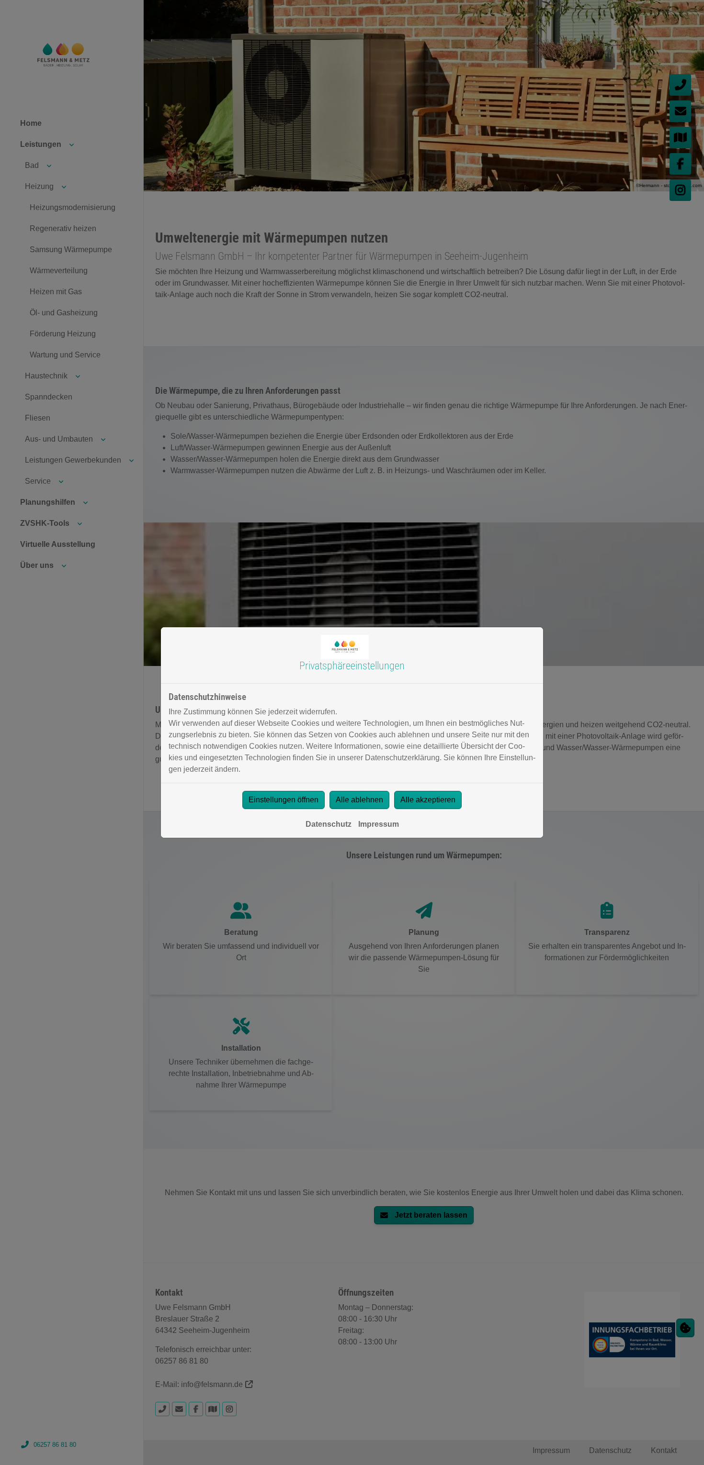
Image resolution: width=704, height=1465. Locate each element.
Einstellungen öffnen (283, 800)
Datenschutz (329, 824)
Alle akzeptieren (427, 800)
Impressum (378, 824)
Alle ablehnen (359, 800)
